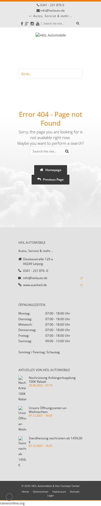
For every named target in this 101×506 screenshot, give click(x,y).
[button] (9, 496)
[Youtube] (37, 24)
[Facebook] (22, 24)
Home (25, 491)
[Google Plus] (26, 24)
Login (50, 495)
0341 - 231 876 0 (52, 5)
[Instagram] (32, 24)
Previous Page (53, 179)
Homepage (53, 170)
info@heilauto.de (52, 10)
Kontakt (75, 491)
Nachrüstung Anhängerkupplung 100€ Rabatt (52, 379)
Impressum (59, 491)
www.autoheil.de (35, 285)
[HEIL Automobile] (50, 48)
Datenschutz (40, 491)
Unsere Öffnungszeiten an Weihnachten (48, 410)
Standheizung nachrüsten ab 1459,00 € (55, 440)
